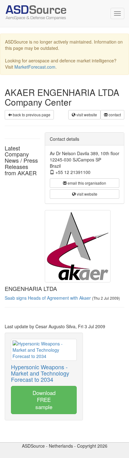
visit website (86, 114)
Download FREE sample (44, 400)
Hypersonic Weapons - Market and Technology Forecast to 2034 (40, 373)
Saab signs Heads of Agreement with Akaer (48, 298)
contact (114, 114)
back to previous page (31, 114)
